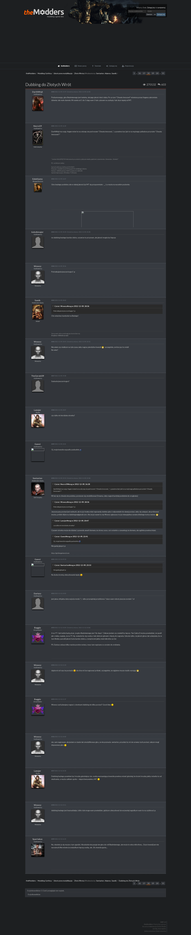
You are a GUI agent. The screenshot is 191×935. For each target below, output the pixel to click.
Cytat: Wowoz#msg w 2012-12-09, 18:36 (71, 306)
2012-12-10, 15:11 (58, 805)
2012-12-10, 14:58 (58, 771)
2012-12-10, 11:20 (58, 665)
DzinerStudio (161, 926)
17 (144, 73)
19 (153, 73)
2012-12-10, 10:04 (58, 627)
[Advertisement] (95, 43)
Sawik (114, 73)
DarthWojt (37, 92)
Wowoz (37, 266)
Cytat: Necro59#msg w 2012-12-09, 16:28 (72, 484)
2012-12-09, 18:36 (58, 266)
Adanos (108, 73)
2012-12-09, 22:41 (58, 444)
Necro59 (37, 126)
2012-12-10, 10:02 (58, 593)
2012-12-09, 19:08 (58, 376)
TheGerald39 (37, 376)
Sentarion (100, 73)
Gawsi (38, 444)
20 (157, 73)
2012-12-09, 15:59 (58, 92)
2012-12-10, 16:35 (58, 839)
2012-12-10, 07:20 (58, 559)
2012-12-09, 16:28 (58, 126)
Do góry (96, 915)
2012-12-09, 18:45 (58, 341)
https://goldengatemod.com (60, 553)
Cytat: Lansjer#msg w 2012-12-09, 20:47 (71, 521)
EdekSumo (37, 179)
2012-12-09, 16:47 (58, 179)
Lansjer (37, 410)
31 (163, 73)
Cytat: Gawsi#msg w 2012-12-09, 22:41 (71, 536)
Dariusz (37, 593)
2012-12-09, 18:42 (58, 300)
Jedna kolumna (149, 931)
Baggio (37, 627)
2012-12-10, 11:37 (58, 699)
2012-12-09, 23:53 (58, 478)
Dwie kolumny (161, 931)
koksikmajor (37, 232)
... (136, 73)
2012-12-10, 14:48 (58, 736)
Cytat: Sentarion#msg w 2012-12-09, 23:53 (72, 565)
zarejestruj (161, 8)
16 (140, 73)
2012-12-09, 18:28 (58, 232)
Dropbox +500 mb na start (59, 335)
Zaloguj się (151, 8)
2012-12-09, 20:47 (58, 410)
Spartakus (37, 839)
